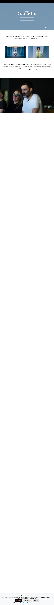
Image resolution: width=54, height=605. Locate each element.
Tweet (46, 28)
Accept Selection (27, 600)
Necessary (16, 602)
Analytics (24, 602)
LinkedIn (51, 28)
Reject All (36, 600)
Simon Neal (27, 11)
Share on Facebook (48, 28)
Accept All (18, 600)
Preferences (31, 602)
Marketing (39, 602)
